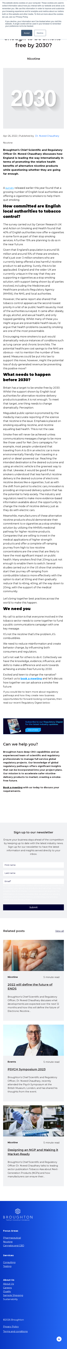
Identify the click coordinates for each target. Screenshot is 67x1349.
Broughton (8, 885)
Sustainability (10, 1299)
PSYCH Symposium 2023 (26, 1069)
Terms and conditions (15, 1331)
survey (9, 187)
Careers (7, 1287)
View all (59, 931)
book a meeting (31, 678)
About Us (8, 1283)
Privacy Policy (25, 899)
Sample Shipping (13, 1295)
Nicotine (8, 1241)
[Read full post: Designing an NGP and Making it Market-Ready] (33, 1120)
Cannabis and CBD (13, 1245)
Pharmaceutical (12, 1237)
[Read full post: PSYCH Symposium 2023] (33, 1040)
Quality (7, 1291)
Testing (7, 1266)
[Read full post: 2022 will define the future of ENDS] (33, 955)
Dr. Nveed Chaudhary (47, 136)
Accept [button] (27, 33)
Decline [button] (40, 33)
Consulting (9, 1262)
